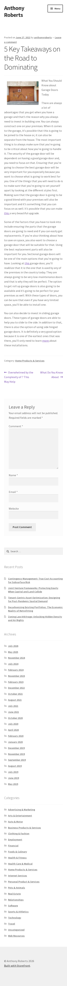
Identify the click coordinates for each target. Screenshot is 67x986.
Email (13, 492)
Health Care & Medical (20, 863)
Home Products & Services (29, 360)
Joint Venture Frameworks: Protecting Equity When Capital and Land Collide (33, 589)
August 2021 (15, 699)
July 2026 (13, 646)
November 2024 (16, 657)
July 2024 (13, 663)
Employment (15, 839)
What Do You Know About (51, 374)
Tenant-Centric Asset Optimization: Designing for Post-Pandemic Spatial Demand (34, 599)
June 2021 (13, 712)
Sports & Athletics (18, 911)
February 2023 (15, 682)
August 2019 (15, 766)
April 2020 (13, 729)
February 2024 (15, 669)
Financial (13, 845)
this (6, 213)
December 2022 (16, 687)
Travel (11, 923)
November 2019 (16, 754)
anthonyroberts (43, 37)
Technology (14, 917)
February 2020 (15, 736)
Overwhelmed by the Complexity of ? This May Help (18, 376)
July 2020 (13, 723)
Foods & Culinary (17, 851)
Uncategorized (16, 929)
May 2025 (13, 652)
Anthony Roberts (14, 11)
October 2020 (15, 718)
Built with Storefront (17, 965)
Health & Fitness (17, 857)
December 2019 (16, 748)
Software (13, 905)
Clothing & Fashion (18, 833)
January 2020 (15, 742)
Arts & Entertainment (20, 815)
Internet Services (17, 875)
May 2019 (13, 784)
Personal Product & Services (23, 881)
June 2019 (13, 778)
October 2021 (15, 693)
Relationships (16, 899)
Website (14, 508)
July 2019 (13, 772)
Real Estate (14, 893)
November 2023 (16, 676)
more (45, 340)
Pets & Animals (16, 887)
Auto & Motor (15, 821)
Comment (16, 426)
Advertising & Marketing (21, 809)
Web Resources (16, 935)
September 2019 (17, 759)
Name (13, 475)
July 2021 (13, 706)
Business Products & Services (24, 827)
